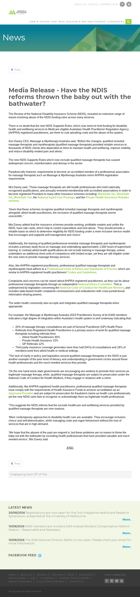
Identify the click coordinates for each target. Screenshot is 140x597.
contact (93, 4)
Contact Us (76, 581)
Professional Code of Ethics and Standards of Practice (82, 268)
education (86, 574)
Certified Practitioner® (74, 578)
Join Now (44, 21)
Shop (54, 21)
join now (58, 574)
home (12, 574)
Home (33, 21)
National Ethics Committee (95, 284)
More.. (127, 519)
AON (84, 21)
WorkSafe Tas (23, 197)
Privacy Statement (20, 581)
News (61, 21)
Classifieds (114, 21)
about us (80, 4)
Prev (16, 69)
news (71, 574)
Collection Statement (50, 581)
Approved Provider (21, 393)
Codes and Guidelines (82, 272)
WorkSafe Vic (106, 194)
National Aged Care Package (56, 197)
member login (109, 4)
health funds (17, 578)
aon (32, 578)
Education (72, 21)
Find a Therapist (96, 21)
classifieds (47, 578)
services (41, 574)
